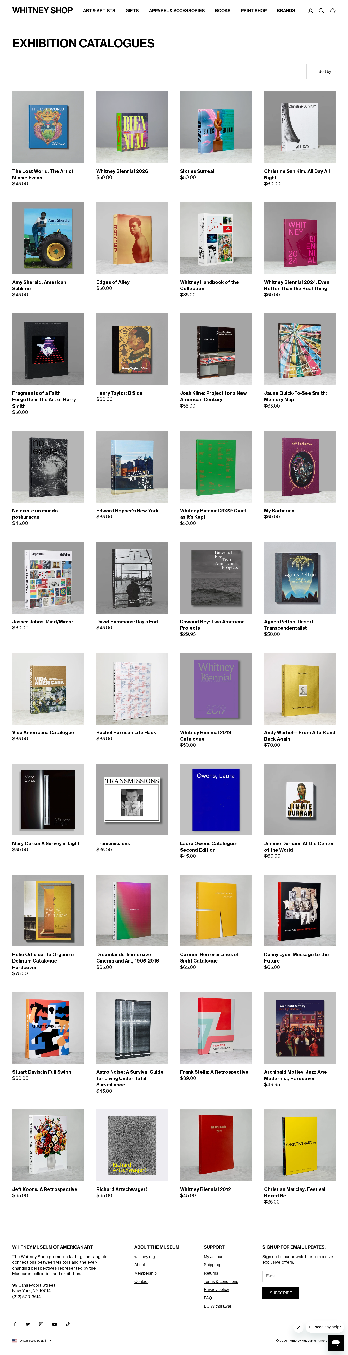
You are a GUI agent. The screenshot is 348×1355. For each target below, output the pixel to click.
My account (214, 1257)
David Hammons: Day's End (127, 621)
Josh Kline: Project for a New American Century (213, 396)
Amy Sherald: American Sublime (39, 285)
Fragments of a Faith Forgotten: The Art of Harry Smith (44, 399)
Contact (141, 1281)
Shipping (212, 1265)
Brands (286, 10)
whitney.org (144, 1257)
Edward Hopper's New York (127, 511)
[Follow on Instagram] (41, 1324)
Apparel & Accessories (177, 10)
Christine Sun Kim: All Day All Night (297, 174)
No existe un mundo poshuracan (35, 514)
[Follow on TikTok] (67, 1324)
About (139, 1265)
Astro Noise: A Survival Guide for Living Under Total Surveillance (130, 1078)
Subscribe (281, 1293)
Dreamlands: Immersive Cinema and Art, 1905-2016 (127, 957)
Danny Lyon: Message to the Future (296, 957)
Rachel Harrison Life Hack (126, 732)
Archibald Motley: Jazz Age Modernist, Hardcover (295, 1075)
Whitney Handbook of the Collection (209, 285)
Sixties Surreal (197, 171)
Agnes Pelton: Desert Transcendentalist (289, 624)
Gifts (132, 10)
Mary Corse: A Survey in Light (46, 843)
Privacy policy (216, 1289)
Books (223, 10)
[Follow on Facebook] (14, 1324)
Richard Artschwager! (121, 1189)
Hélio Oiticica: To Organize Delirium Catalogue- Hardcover (43, 961)
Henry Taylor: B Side (119, 393)
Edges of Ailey (113, 282)
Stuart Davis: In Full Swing (41, 1072)
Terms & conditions (221, 1281)
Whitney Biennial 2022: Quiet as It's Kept (213, 514)
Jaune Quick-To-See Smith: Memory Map (295, 396)
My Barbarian (279, 511)
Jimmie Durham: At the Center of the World (299, 846)
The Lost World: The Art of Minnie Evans (43, 174)
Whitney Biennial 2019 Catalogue (205, 735)
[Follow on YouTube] (54, 1324)
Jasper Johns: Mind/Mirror (42, 621)
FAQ (208, 1298)
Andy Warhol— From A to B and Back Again (300, 735)
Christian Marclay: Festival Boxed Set (294, 1192)
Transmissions (113, 843)
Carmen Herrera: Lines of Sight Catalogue (209, 957)
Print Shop (254, 10)
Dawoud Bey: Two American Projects (212, 624)
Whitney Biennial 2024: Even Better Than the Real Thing (296, 285)
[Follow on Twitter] (28, 1324)
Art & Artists (99, 10)
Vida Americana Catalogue (43, 732)
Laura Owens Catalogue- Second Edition (209, 846)
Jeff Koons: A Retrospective (44, 1189)
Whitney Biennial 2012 (205, 1189)
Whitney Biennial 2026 (122, 171)
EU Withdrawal (217, 1306)
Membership (145, 1273)
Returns (211, 1273)
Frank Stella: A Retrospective (214, 1072)
